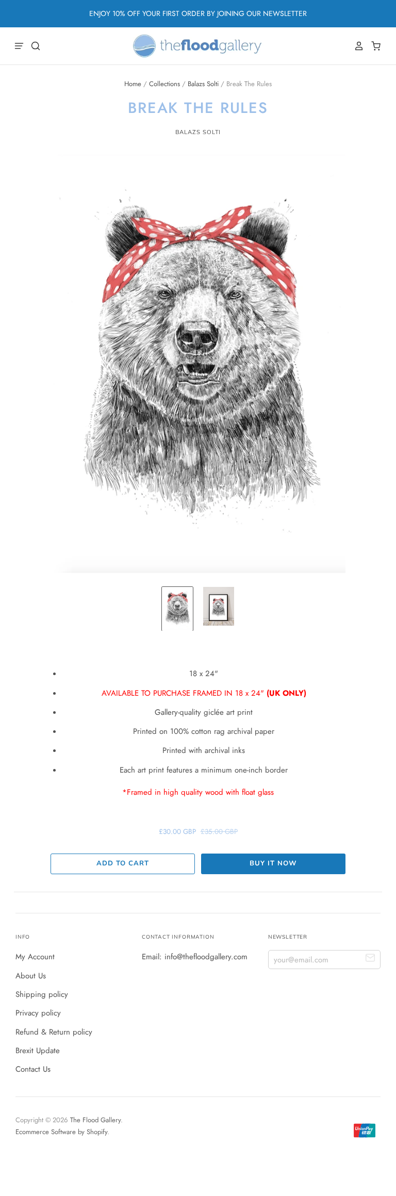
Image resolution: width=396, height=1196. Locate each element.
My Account (35, 956)
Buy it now (273, 863)
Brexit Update (37, 1050)
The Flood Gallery (95, 1120)
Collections (164, 84)
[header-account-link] (356, 46)
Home (132, 84)
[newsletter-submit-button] (370, 959)
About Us (30, 975)
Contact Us (33, 1069)
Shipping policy (41, 994)
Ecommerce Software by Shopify (61, 1132)
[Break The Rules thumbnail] (177, 609)
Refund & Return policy (53, 1032)
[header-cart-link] (373, 46)
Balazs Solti (203, 84)
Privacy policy (38, 1013)
